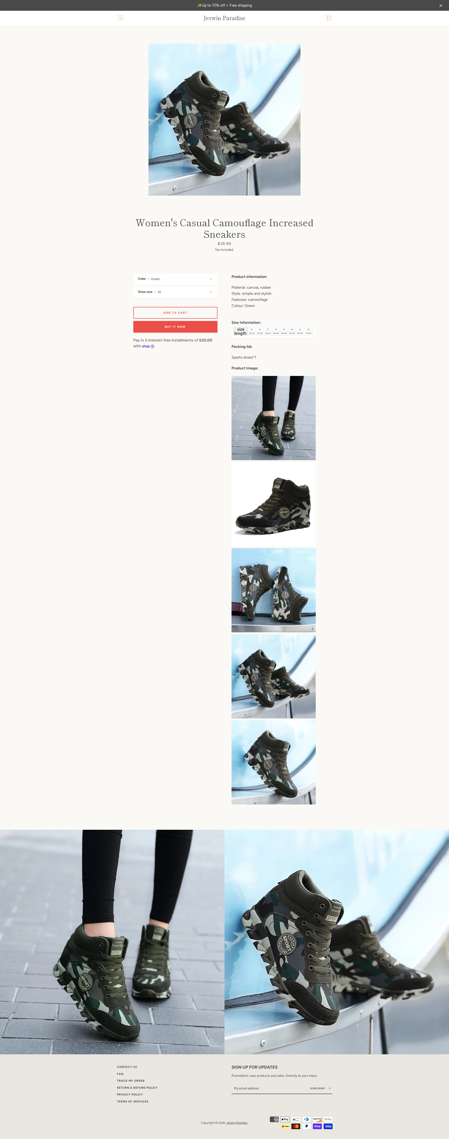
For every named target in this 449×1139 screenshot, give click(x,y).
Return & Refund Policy (137, 1087)
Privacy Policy (130, 1094)
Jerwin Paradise (224, 18)
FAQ (120, 1074)
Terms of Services (132, 1101)
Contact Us (127, 1067)
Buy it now (175, 326)
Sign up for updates (255, 1067)
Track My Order (131, 1080)
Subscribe (318, 1088)
